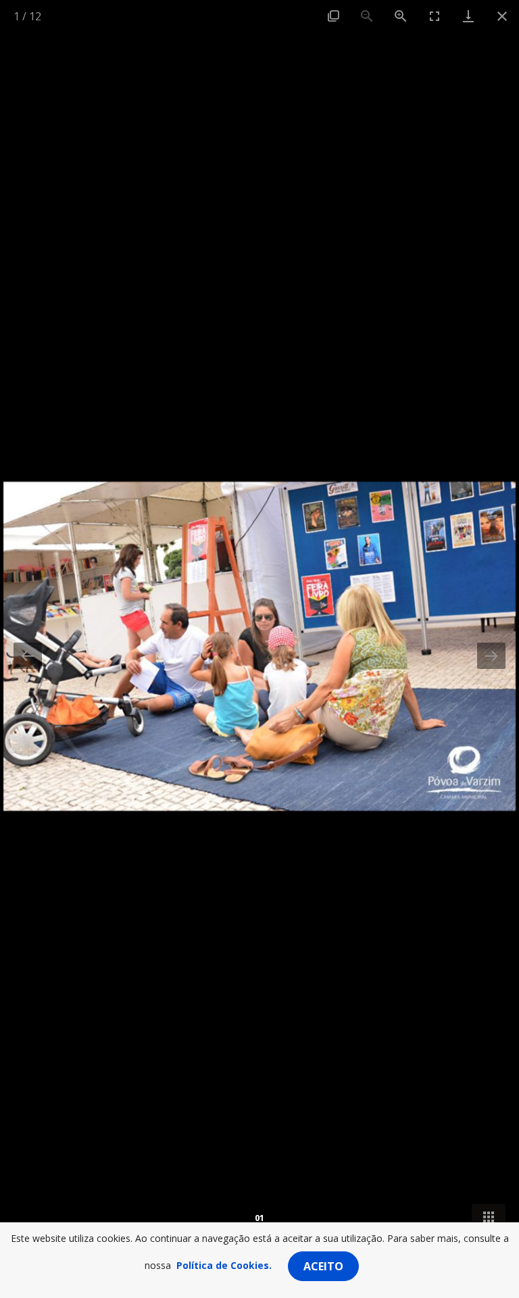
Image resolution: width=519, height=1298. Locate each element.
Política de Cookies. (224, 1265)
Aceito (323, 1266)
